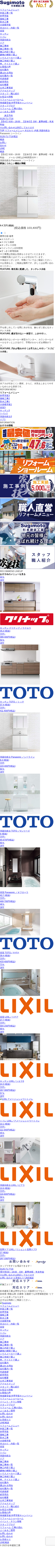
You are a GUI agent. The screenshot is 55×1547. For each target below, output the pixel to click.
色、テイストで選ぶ (9, 64)
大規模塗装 (5, 25)
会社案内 (4, 70)
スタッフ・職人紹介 (9, 93)
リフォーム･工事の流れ (11, 108)
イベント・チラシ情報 (10, 1402)
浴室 (2, 31)
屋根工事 (4, 19)
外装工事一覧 (6, 13)
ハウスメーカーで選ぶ (10, 58)
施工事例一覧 (6, 49)
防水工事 (4, 22)
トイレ (3, 37)
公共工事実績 (6, 88)
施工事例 (4, 46)
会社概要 (4, 85)
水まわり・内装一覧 (9, 28)
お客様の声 (5, 67)
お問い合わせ (6, 1414)
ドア (2, 43)
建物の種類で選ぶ (8, 55)
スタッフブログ (7, 106)
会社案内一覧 (6, 76)
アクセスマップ (7, 91)
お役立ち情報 (6, 97)
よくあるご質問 (7, 112)
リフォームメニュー (9, 10)
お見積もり (5, 1420)
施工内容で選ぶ (7, 52)
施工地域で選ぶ (7, 61)
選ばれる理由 (6, 73)
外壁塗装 (4, 16)
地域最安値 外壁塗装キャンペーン (16, 103)
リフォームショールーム (11, 99)
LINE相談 (4, 1423)
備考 (11, 236)
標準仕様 (4, 236)
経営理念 (4, 82)
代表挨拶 (4, 79)
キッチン (4, 34)
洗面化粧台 (5, 40)
